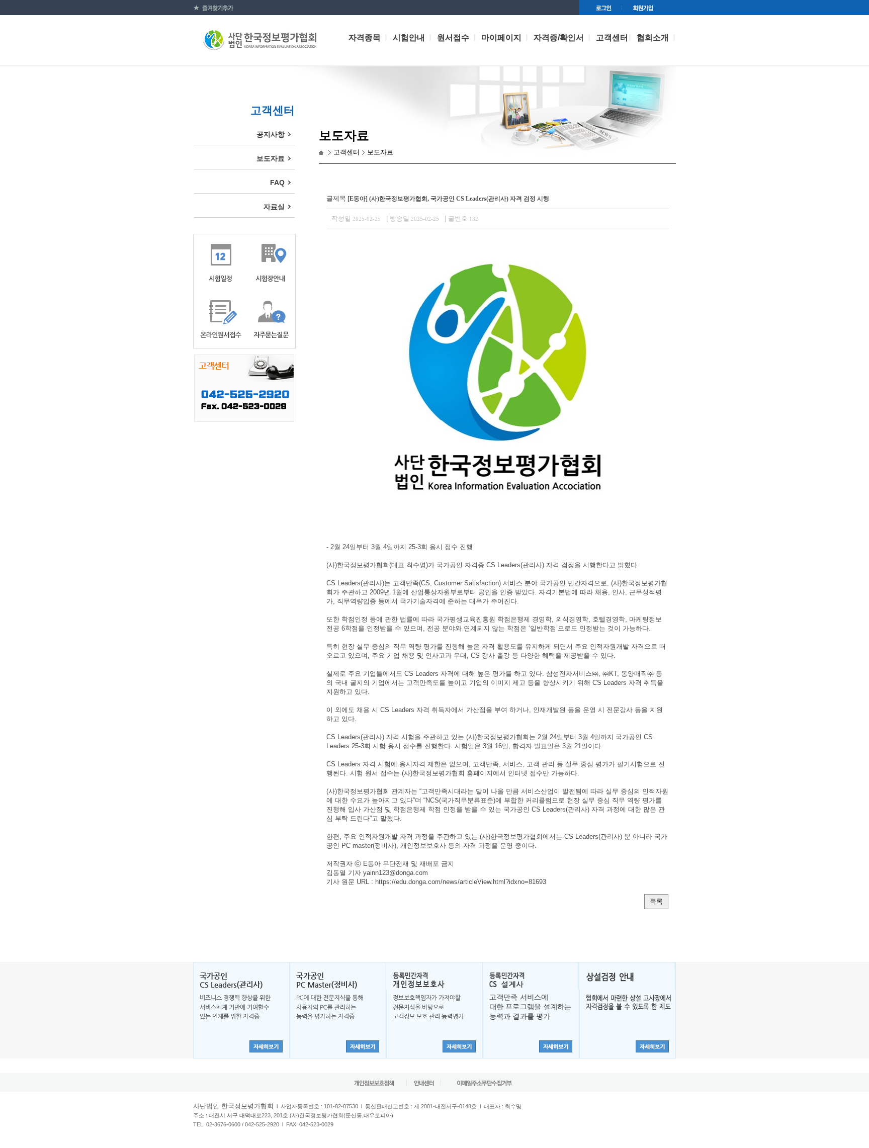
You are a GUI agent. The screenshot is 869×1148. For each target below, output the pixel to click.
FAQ (277, 183)
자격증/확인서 (559, 37)
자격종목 (365, 37)
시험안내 (409, 37)
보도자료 (270, 158)
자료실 (274, 207)
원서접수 (453, 37)
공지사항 (270, 134)
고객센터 (612, 37)
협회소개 (653, 37)
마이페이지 (501, 37)
